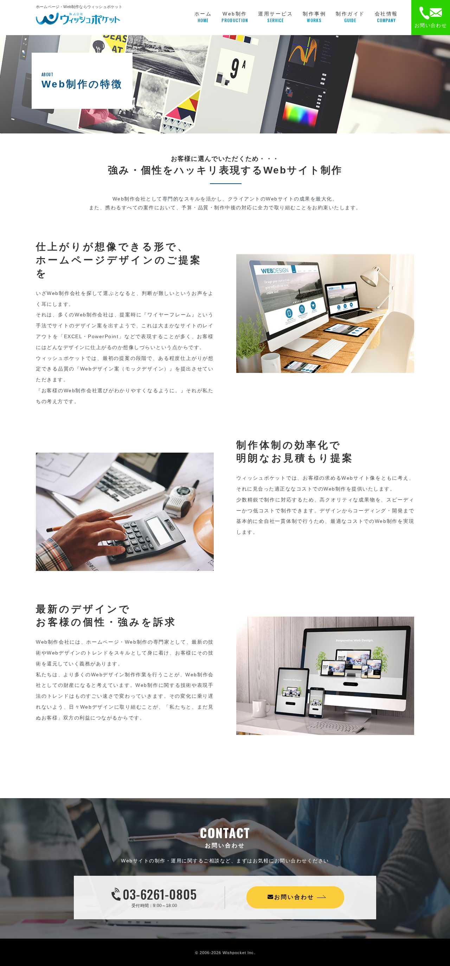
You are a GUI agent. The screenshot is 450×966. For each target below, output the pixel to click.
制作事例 (314, 17)
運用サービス (275, 17)
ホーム (203, 17)
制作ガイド (350, 17)
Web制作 (234, 17)
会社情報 (386, 17)
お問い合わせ (294, 897)
